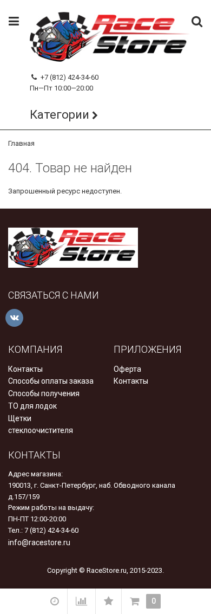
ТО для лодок (32, 406)
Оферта (127, 369)
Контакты (25, 369)
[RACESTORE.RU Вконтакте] (14, 318)
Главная (21, 143)
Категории (59, 114)
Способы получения (44, 393)
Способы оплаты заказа (51, 381)
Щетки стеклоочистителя (40, 424)
